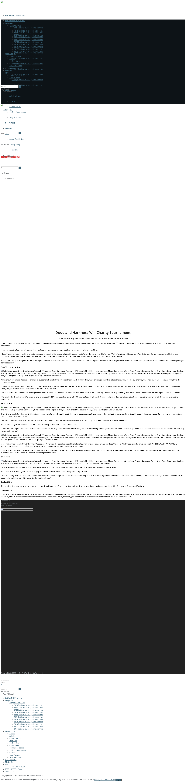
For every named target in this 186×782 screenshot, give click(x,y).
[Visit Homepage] (6, 110)
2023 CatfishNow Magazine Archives (28, 35)
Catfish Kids (14, 743)
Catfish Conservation (17, 112)
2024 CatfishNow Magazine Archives (28, 32)
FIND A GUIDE (10, 68)
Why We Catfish (15, 66)
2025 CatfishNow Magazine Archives (28, 30)
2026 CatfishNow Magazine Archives (28, 28)
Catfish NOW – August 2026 (15, 15)
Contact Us (13, 80)
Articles (12, 736)
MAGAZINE (9, 23)
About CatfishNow (16, 75)
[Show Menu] (1, 98)
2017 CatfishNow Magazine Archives (28, 80)
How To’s (13, 741)
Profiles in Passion (16, 748)
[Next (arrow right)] (4, 682)
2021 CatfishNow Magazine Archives (28, 58)
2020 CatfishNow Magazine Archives (28, 63)
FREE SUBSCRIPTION (13, 769)
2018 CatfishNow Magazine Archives (28, 74)
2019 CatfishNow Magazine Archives (28, 69)
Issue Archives (15, 25)
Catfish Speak (14, 752)
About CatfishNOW (17, 767)
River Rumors (14, 755)
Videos (12, 101)
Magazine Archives (17, 703)
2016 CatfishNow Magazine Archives (28, 85)
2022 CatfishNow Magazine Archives (28, 53)
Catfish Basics (15, 107)
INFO (7, 73)
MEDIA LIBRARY (10, 54)
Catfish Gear (14, 745)
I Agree (118, 780)
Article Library (15, 96)
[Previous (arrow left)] (2, 682)
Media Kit (8, 70)
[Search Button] (1, 84)
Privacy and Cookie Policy (104, 780)
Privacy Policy (14, 77)
